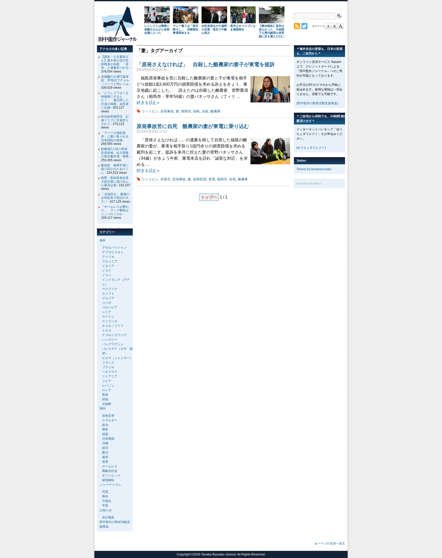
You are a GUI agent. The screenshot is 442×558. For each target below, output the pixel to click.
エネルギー (109, 420)
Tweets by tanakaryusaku (314, 169)
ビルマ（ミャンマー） (117, 358)
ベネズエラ (109, 372)
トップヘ (209, 197)
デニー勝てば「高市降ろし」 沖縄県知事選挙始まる (185, 29)
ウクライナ (109, 289)
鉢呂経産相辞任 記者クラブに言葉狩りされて (115, 120)
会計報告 (108, 517)
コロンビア (109, 307)
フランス (108, 362)
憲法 (105, 452)
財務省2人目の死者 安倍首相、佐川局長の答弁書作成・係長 (115, 152)
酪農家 (215, 111)
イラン (106, 275)
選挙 (105, 429)
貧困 (105, 434)
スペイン (108, 316)
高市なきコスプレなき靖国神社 (243, 27)
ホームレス (109, 466)
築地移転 (108, 480)
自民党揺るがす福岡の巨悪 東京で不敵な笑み (214, 29)
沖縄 (105, 443)
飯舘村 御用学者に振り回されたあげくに (115, 169)
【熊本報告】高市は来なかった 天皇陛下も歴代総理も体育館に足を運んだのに (271, 31)
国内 (103, 408)
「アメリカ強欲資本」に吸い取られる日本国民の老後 (115, 136)
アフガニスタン (113, 252)
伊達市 (165, 179)
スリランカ (109, 321)
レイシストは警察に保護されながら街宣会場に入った (157, 29)
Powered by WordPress (309, 183)
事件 (105, 496)
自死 (232, 179)
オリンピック (111, 475)
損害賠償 (199, 179)
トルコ (106, 330)
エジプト (108, 293)
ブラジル (108, 367)
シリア (106, 312)
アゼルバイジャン (114, 247)
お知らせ (106, 510)
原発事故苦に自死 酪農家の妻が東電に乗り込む (193, 126)
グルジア (108, 298)
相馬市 (186, 111)
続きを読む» (148, 102)
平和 (105, 505)
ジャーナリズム (110, 484)
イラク (106, 270)
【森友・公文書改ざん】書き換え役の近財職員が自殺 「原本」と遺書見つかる (115, 62)
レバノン (108, 385)
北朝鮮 (106, 404)
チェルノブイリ (113, 326)
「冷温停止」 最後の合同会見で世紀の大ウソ (115, 197)
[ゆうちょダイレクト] (311, 147)
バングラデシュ (113, 344)
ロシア (106, 390)
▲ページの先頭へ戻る (329, 543)
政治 (105, 425)
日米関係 (108, 438)
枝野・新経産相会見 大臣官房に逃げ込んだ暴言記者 (116, 181)
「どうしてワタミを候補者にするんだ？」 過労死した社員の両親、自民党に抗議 (115, 100)
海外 (103, 240)
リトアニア (109, 376)
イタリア (108, 266)
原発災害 (108, 415)
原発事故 (167, 111)
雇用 (105, 457)
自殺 (205, 111)
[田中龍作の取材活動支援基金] (317, 103)
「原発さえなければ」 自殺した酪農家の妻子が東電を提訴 (206, 64)
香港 (105, 395)
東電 (211, 179)
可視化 (106, 501)
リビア (106, 381)
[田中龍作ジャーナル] (117, 41)
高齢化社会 (109, 471)
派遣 (105, 461)
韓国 (105, 399)
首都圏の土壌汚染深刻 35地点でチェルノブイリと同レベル (115, 80)
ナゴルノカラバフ (114, 335)
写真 (105, 492)
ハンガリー (109, 339)
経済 (105, 448)
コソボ (106, 303)
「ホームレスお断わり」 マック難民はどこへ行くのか (115, 210)
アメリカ (108, 257)
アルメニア (109, 261)
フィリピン (150, 111)
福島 (196, 111)
